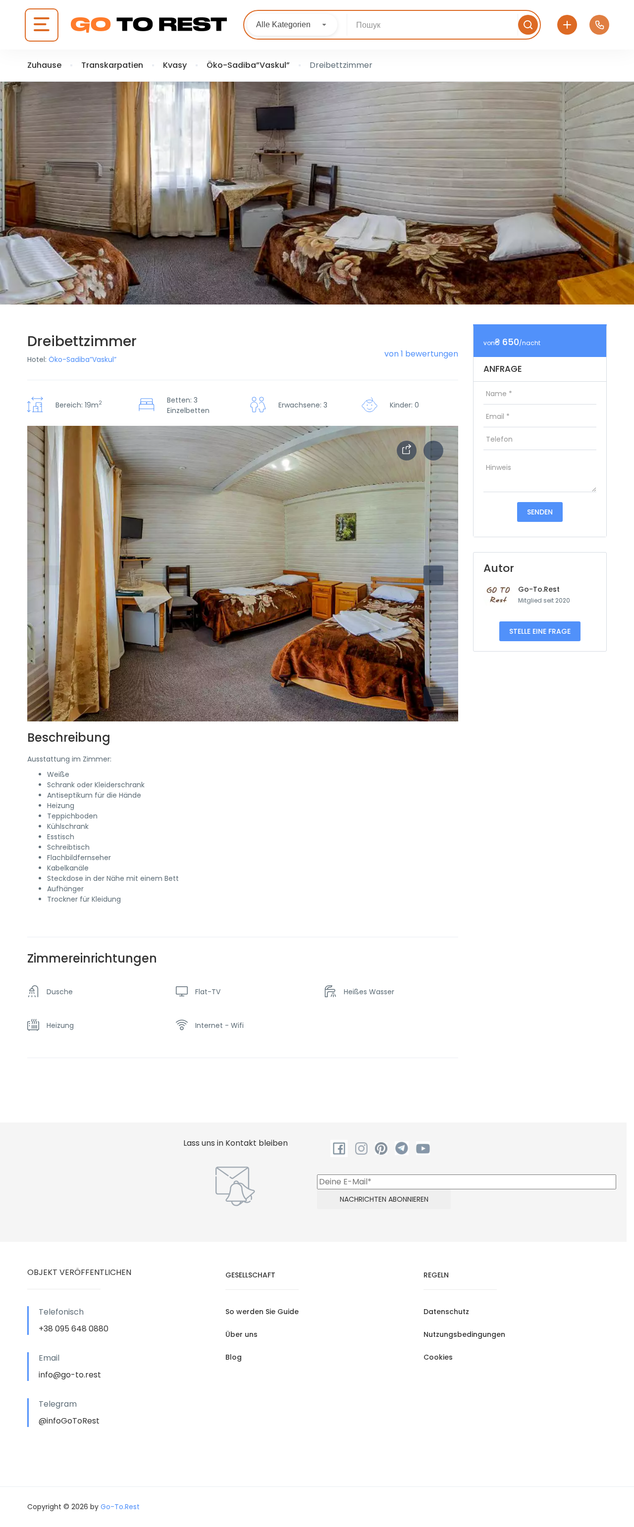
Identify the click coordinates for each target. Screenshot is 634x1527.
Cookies (438, 1357)
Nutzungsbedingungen (464, 1334)
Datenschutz (446, 1312)
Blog (233, 1357)
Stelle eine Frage (540, 631)
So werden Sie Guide (262, 1312)
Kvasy (175, 65)
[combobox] (292, 25)
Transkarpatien (112, 65)
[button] (433, 697)
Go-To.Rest (539, 589)
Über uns (241, 1334)
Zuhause (44, 65)
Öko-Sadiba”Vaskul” (248, 65)
